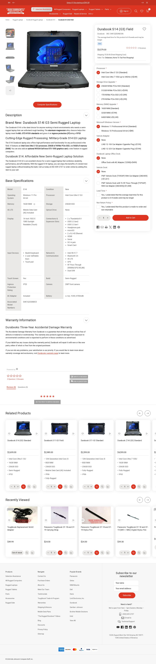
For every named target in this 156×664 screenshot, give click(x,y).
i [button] (34, 204)
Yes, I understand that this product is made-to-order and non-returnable (123, 208)
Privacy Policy (43, 629)
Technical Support (128, 621)
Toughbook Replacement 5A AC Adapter (20, 528)
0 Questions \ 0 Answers (15, 379)
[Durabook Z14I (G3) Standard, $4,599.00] (133, 428)
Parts (63, 3)
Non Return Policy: (104, 203)
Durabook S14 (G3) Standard (19, 440)
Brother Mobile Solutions (79, 612)
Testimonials (42, 594)
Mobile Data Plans (44, 612)
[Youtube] (118, 627)
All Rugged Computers (14, 581)
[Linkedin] (114, 227)
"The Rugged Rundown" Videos (49, 616)
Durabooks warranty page (48, 353)
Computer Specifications (47, 105)
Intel (71, 616)
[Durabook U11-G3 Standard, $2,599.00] (96, 428)
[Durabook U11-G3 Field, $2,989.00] (59, 428)
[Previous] (13, 2)
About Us (41, 585)
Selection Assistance (13, 576)
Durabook (73, 603)
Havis (72, 594)
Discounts (41, 625)
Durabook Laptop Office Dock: (109, 154)
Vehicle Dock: (102, 167)
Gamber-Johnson (76, 607)
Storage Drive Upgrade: (106, 82)
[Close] (147, 2)
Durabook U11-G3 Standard (92, 440)
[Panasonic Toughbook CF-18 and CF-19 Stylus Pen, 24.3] (96, 515)
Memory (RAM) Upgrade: (107, 104)
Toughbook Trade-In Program (48, 598)
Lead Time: (101, 191)
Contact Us (42, 576)
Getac (72, 581)
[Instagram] (130, 627)
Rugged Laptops (11, 585)
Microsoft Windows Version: (108, 122)
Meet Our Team (43, 589)
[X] (110, 227)
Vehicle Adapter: (103, 136)
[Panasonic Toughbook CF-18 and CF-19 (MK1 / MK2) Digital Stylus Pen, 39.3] (133, 515)
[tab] (12, 387)
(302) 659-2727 (128, 614)
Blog (39, 620)
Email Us (128, 618)
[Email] (102, 227)
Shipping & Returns (45, 607)
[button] (79, 381)
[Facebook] (98, 227)
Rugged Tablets (11, 589)
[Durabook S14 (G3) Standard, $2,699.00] (23, 428)
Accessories (10, 598)
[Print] (106, 227)
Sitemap (41, 634)
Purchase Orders (44, 581)
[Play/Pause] (9, 2)
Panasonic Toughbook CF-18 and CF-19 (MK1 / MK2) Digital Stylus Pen (132, 528)
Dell (71, 589)
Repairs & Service (80, 14)
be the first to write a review (47, 402)
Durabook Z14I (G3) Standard (129, 440)
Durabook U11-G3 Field (54, 440)
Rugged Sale (10, 603)
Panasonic (73, 576)
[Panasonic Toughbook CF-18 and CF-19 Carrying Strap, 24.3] (59, 515)
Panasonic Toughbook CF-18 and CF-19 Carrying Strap (59, 528)
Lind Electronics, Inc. (77, 598)
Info (90, 14)
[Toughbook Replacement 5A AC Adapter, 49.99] (23, 515)
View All (73, 620)
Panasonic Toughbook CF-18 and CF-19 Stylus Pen (96, 528)
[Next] (142, 2)
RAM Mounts (74, 585)
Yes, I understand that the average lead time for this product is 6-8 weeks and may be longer (122, 196)
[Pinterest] (118, 227)
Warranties (42, 603)
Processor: (101, 68)
